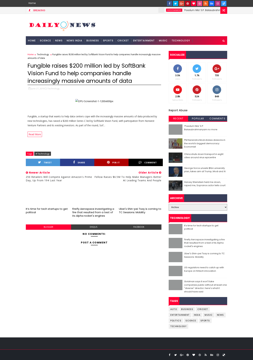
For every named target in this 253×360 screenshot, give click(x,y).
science (45, 40)
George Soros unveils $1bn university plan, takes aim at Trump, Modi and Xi (205, 169)
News (58, 40)
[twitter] (175, 3)
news (220, 314)
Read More (35, 134)
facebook (138, 226)
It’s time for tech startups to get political (47, 210)
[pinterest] (187, 3)
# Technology (43, 153)
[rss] (205, 3)
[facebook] (169, 3)
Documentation (40, 49)
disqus (93, 226)
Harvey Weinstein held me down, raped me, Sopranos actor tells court (204, 183)
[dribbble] (199, 3)
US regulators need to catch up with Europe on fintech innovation (204, 269)
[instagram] (217, 3)
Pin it (116, 162)
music (209, 314)
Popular (198, 118)
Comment (150, 162)
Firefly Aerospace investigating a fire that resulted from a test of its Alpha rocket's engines (93, 212)
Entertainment (144, 40)
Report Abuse (178, 110)
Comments (217, 118)
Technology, (54, 88)
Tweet (48, 162)
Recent (178, 118)
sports (205, 320)
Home (32, 3)
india (197, 314)
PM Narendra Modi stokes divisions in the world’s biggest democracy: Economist (204, 143)
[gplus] (181, 3)
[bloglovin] (193, 3)
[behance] (211, 3)
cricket (202, 309)
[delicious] (223, 3)
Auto (173, 309)
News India (74, 40)
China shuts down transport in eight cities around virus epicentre (203, 155)
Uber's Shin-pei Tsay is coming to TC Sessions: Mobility (140, 210)
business (187, 309)
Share (81, 162)
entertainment (169, 10)
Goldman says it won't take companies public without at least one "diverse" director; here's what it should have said (205, 286)
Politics (175, 320)
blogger (48, 226)
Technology (181, 40)
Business (92, 40)
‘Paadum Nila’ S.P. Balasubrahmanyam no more (207, 10)
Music (163, 40)
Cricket (123, 40)
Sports (108, 40)
